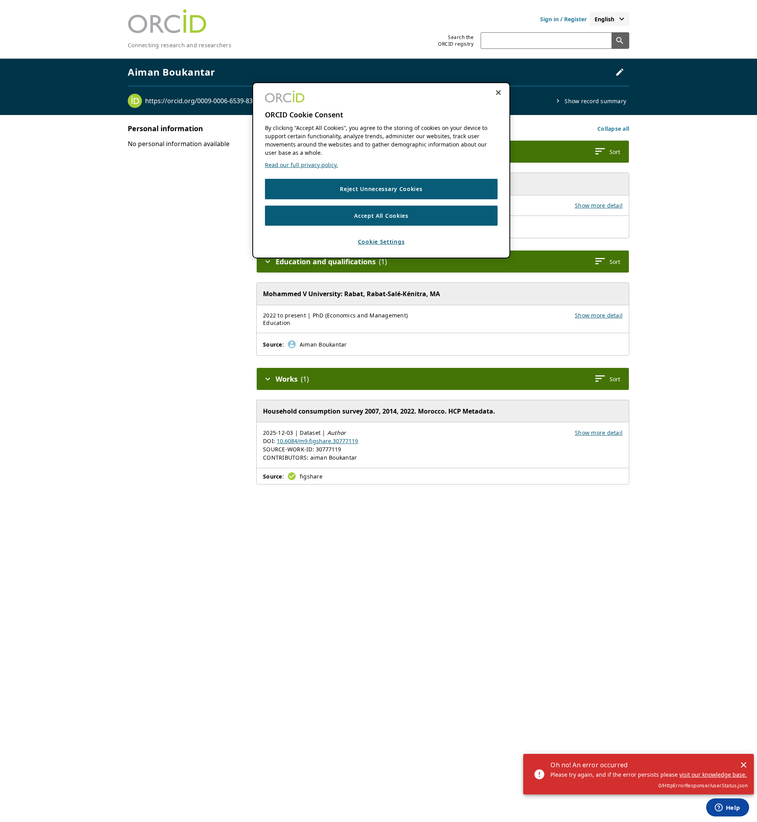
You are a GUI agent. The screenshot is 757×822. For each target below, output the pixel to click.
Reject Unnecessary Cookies (381, 189)
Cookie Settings (381, 241)
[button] (613, 128)
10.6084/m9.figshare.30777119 (317, 441)
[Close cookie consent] (498, 92)
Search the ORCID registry (456, 40)
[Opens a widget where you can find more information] (727, 808)
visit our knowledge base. (713, 774)
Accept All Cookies (381, 215)
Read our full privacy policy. (301, 165)
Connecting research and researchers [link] (179, 45)
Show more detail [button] (599, 205)
